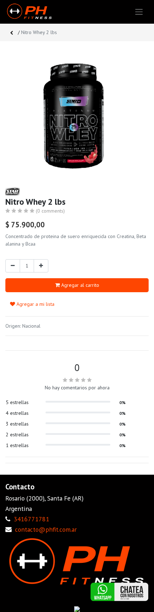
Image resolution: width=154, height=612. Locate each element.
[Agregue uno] (41, 265)
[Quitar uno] (12, 265)
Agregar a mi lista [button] (34, 304)
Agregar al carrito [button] (79, 285)
